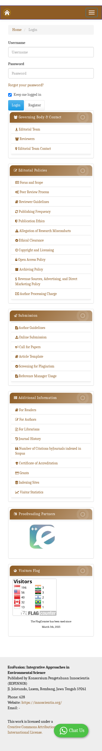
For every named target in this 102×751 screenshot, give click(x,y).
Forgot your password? (26, 85)
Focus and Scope (29, 182)
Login (16, 105)
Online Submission (31, 337)
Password (16, 64)
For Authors (25, 419)
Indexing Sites (27, 482)
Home (16, 29)
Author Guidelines (30, 328)
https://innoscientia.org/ (41, 702)
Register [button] (34, 105)
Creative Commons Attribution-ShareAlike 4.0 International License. (43, 730)
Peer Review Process (32, 192)
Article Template (29, 356)
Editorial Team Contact (33, 149)
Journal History (28, 439)
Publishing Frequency (33, 212)
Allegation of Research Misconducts (43, 231)
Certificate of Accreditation (36, 463)
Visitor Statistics (29, 492)
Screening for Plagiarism (34, 366)
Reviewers (25, 139)
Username (16, 42)
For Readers (25, 410)
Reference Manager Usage (36, 376)
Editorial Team (27, 129)
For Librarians (27, 429)
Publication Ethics (30, 221)
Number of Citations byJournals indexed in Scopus (48, 451)
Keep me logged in (27, 94)
